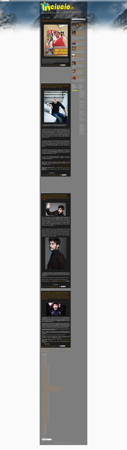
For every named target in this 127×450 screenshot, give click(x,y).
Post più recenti (45, 349)
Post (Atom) (47, 351)
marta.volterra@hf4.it (66, 167)
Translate (49, 440)
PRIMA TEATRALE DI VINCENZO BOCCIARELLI (80, 41)
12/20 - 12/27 (46, 366)
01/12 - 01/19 (46, 419)
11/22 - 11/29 (46, 371)
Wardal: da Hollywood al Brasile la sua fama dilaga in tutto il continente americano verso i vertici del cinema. (80, 48)
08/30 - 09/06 (46, 384)
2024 (44, 358)
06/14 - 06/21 (46, 404)
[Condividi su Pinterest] (64, 65)
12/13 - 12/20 (46, 367)
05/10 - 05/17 (46, 406)
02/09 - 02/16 (46, 414)
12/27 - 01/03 (46, 364)
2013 (44, 430)
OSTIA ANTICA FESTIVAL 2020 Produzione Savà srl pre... (53, 388)
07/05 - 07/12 (46, 400)
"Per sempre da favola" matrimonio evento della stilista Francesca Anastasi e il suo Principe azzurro (80, 24)
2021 (44, 362)
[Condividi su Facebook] (63, 65)
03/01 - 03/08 (46, 410)
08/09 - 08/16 (46, 393)
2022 (44, 361)
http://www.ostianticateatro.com (64, 163)
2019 (44, 422)
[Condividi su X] (63, 65)
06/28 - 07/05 (46, 401)
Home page (55, 349)
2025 (44, 357)
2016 (44, 426)
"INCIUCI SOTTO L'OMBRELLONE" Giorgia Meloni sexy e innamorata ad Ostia (80, 55)
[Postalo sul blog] (62, 65)
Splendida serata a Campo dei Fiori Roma (80, 70)
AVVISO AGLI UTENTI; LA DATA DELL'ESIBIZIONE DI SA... (53, 390)
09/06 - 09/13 (46, 383)
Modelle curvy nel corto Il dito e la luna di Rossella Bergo (80, 77)
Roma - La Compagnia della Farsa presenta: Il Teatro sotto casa (80, 63)
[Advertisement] (56, 74)
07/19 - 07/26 (46, 397)
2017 (44, 425)
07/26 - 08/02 (46, 396)
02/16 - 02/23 (46, 413)
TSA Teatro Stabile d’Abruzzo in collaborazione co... (52, 389)
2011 (44, 433)
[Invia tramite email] (61, 65)
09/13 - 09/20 (46, 381)
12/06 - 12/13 (46, 368)
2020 (44, 363)
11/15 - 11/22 (46, 372)
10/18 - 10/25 (46, 375)
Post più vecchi (66, 349)
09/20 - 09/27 (46, 380)
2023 (44, 359)
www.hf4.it (55, 167)
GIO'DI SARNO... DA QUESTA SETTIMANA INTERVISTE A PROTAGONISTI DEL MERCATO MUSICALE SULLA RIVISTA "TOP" (55, 20)
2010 (44, 434)
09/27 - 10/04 (46, 379)
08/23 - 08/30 (46, 385)
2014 (44, 429)
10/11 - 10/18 (46, 376)
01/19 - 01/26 (46, 418)
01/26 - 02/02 (46, 417)
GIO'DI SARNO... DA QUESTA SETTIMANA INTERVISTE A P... (53, 386)
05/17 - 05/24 (46, 405)
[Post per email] (59, 286)
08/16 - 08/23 (46, 392)
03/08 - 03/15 (46, 409)
